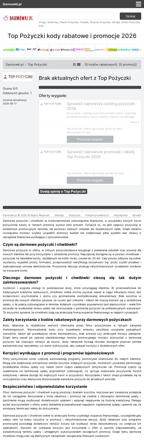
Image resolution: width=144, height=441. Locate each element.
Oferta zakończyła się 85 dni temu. (103, 128)
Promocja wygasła (90, 139)
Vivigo (42, 22)
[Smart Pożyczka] (32, 50)
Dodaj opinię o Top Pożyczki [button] (63, 191)
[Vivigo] (8, 50)
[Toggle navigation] (138, 4)
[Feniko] (66, 50)
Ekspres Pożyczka (100, 22)
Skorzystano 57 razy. (79, 132)
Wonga (116, 22)
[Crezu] (124, 50)
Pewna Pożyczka (69, 22)
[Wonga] (20, 50)
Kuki (41, 25)
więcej (134, 122)
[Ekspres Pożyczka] (78, 50)
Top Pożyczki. (75, 128)
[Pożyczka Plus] (101, 50)
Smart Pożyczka (130, 22)
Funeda (84, 22)
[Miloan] (55, 50)
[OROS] (135, 50)
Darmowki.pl (12, 4)
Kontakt (137, 215)
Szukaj (130, 16)
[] (101, 64)
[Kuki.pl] (43, 50)
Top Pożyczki (37, 64)
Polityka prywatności (97, 215)
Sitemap (59, 215)
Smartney (52, 22)
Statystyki (74, 215)
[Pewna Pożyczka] (89, 50)
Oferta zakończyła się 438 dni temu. (103, 173)
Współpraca (121, 215)
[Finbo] (112, 50)
